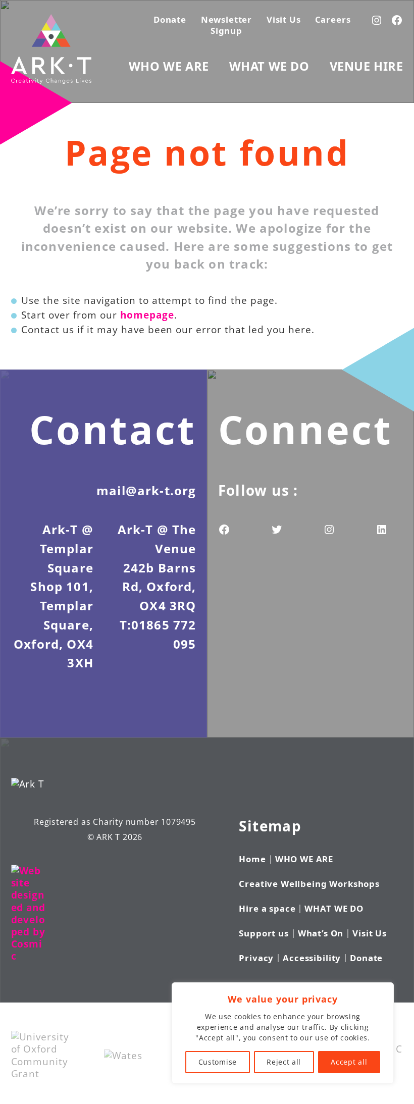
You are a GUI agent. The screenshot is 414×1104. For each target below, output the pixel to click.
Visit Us (284, 19)
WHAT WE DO (269, 66)
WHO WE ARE (169, 66)
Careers (333, 19)
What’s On (321, 933)
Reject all (284, 1062)
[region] (283, 1033)
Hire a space (267, 908)
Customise (217, 1062)
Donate (169, 19)
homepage (147, 315)
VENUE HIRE (366, 66)
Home (252, 859)
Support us (263, 933)
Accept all (349, 1062)
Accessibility (312, 958)
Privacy (256, 958)
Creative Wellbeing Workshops (309, 883)
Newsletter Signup (226, 25)
